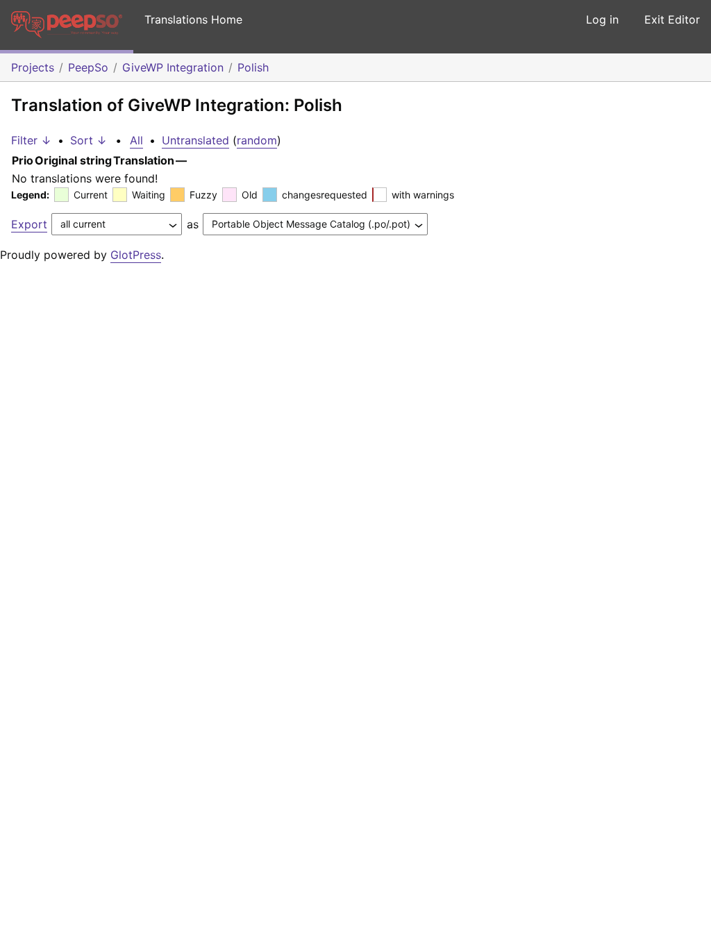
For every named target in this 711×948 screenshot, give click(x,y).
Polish (253, 67)
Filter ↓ (31, 140)
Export (29, 224)
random (257, 140)
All (136, 140)
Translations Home (193, 19)
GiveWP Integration (173, 67)
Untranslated (195, 140)
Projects (32, 67)
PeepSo (88, 67)
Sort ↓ (88, 140)
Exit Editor (672, 19)
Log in (602, 19)
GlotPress (135, 255)
